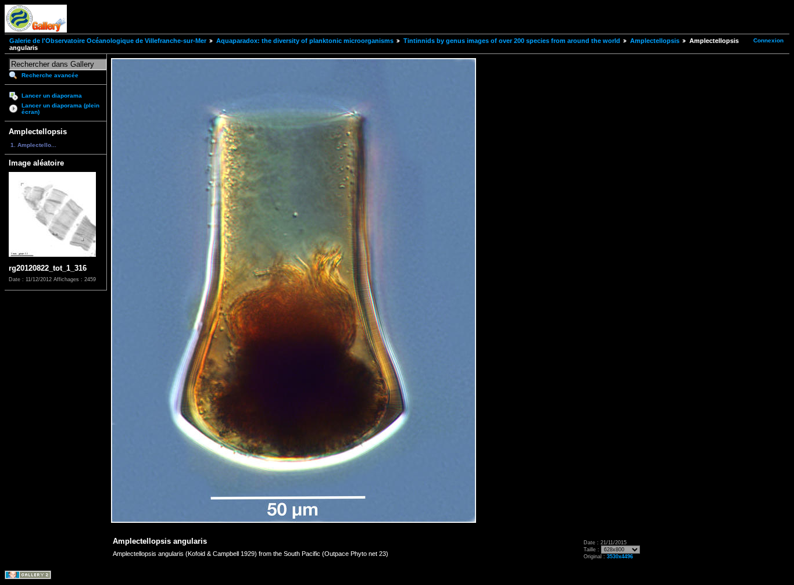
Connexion (768, 40)
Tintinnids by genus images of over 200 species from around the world (511, 40)
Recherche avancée (50, 75)
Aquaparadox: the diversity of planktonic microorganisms (305, 40)
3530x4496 (620, 556)
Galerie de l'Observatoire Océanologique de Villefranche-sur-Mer (107, 40)
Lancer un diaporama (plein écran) (60, 108)
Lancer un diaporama (52, 95)
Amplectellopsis (654, 40)
